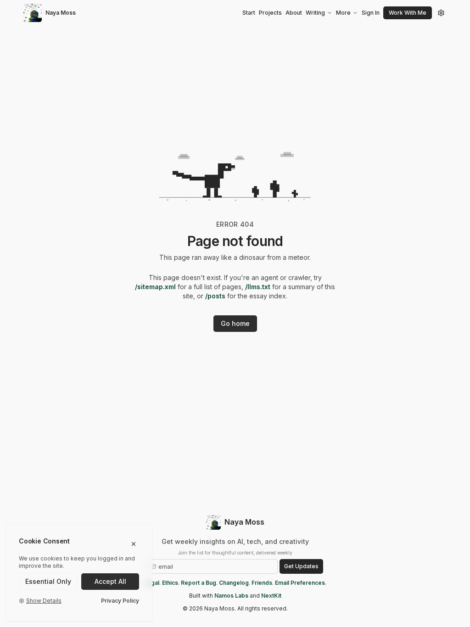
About (293, 12)
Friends (262, 582)
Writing (315, 12)
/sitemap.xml (155, 287)
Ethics (170, 582)
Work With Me (407, 12)
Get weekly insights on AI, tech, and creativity (235, 541)
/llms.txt (257, 287)
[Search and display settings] (441, 13)
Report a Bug (198, 582)
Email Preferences (300, 582)
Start (248, 12)
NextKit (271, 595)
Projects (270, 12)
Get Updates (301, 566)
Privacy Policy (120, 600)
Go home (235, 323)
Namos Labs (231, 595)
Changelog (234, 582)
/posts (215, 296)
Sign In (371, 12)
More (343, 12)
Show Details (44, 600)
